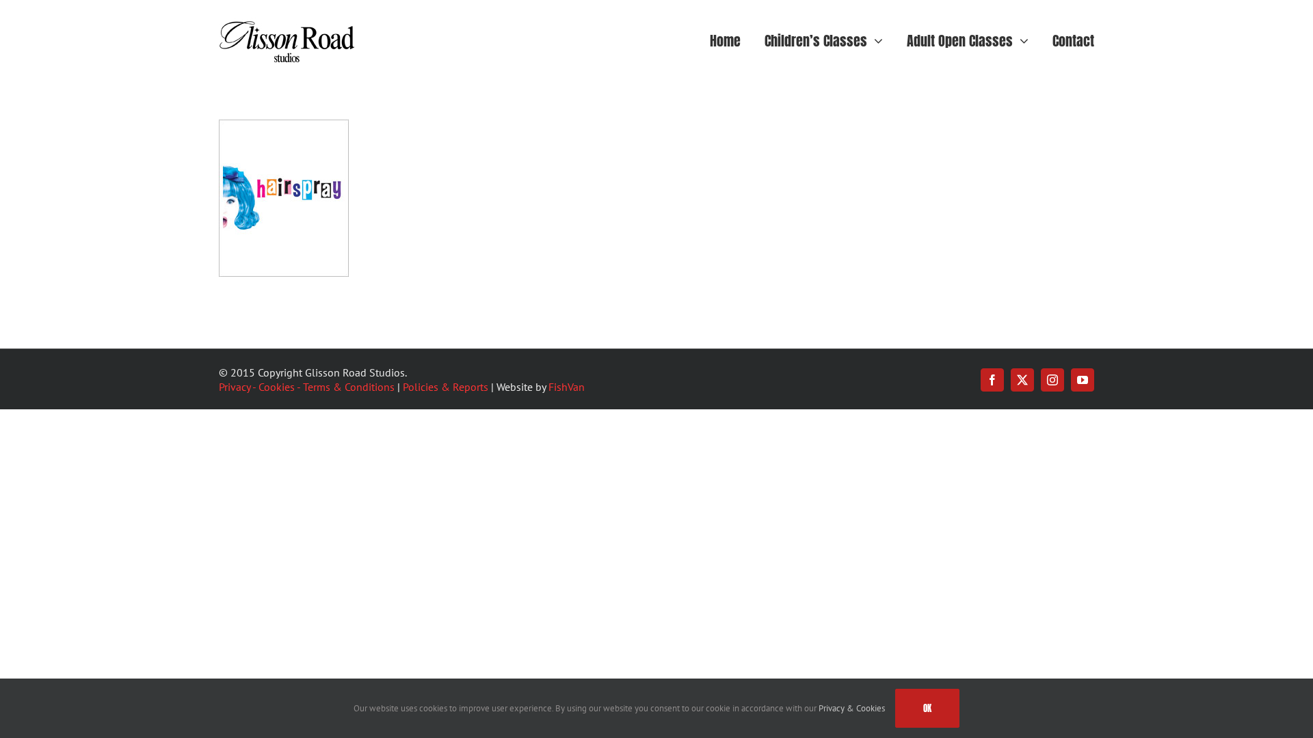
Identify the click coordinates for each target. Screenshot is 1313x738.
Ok (927, 708)
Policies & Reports (445, 387)
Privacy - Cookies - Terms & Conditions (307, 387)
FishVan (566, 387)
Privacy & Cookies (852, 708)
